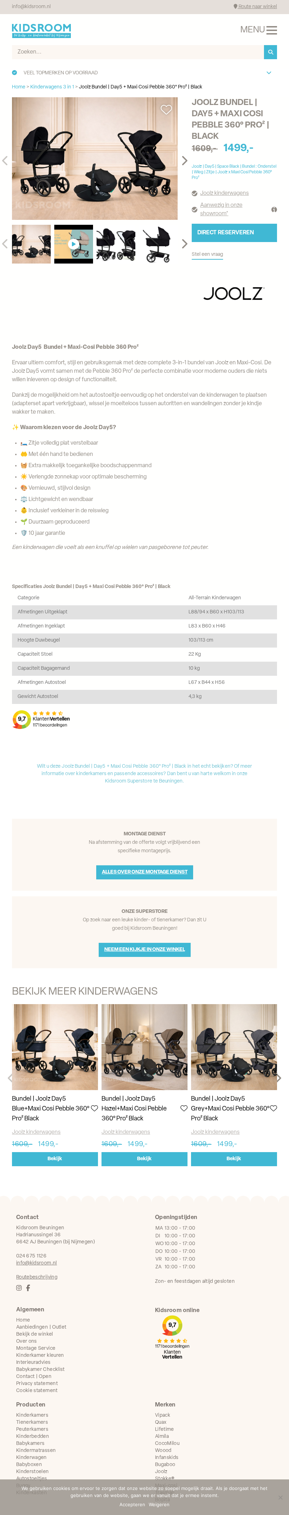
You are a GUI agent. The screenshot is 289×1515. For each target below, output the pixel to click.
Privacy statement (37, 1383)
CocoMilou (167, 1443)
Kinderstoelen (32, 1471)
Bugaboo (165, 1464)
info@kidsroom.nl (31, 7)
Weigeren (159, 1504)
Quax (160, 1422)
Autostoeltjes (31, 1479)
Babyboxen (29, 1464)
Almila (162, 1436)
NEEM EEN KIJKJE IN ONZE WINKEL (144, 949)
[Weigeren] (280, 1497)
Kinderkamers (32, 1415)
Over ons (26, 1341)
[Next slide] (184, 161)
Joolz (161, 1471)
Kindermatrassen (36, 1450)
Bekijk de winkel (34, 1334)
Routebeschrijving (36, 1277)
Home (23, 1320)
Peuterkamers (32, 1429)
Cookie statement (37, 1390)
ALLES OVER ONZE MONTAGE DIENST (144, 872)
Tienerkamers (32, 1422)
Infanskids (167, 1457)
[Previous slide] (5, 161)
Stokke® (164, 1479)
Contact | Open (33, 1376)
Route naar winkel (257, 7)
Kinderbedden (32, 1436)
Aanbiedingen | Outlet (41, 1327)
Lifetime (164, 1429)
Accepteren (132, 1504)
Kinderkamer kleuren (40, 1355)
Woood (163, 1450)
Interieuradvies (33, 1362)
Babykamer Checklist (40, 1369)
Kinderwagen (31, 1457)
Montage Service (35, 1348)
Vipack (162, 1415)
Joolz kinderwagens (224, 193)
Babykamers (30, 1443)
